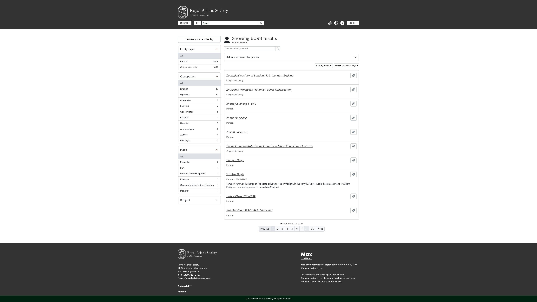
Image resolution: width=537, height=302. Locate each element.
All (181, 55)
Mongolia (199, 163)
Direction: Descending (345, 65)
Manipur (199, 191)
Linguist (199, 89)
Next (320, 228)
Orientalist (199, 101)
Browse (184, 23)
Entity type (187, 49)
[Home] (204, 12)
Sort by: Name (323, 65)
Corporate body (199, 68)
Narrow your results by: (199, 39)
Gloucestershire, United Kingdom (199, 186)
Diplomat (199, 95)
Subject (185, 200)
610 (313, 228)
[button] (330, 23)
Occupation (187, 76)
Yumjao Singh (235, 174)
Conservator (199, 112)
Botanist (199, 107)
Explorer (199, 118)
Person (199, 62)
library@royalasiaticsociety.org (194, 278)
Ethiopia (199, 180)
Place (183, 150)
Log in (352, 23)
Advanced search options (242, 57)
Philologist (199, 141)
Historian (199, 124)
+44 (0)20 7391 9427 (189, 274)
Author (199, 135)
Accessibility (185, 286)
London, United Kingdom (199, 174)
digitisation (331, 264)
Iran (199, 168)
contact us (336, 278)
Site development (310, 264)
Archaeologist (199, 130)
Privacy (182, 291)
